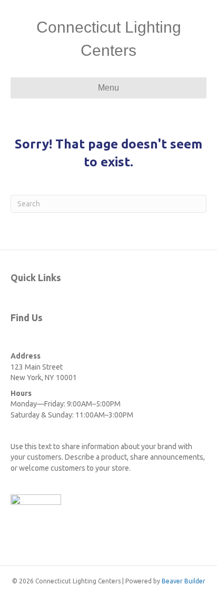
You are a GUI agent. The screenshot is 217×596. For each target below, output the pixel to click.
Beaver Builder (183, 581)
